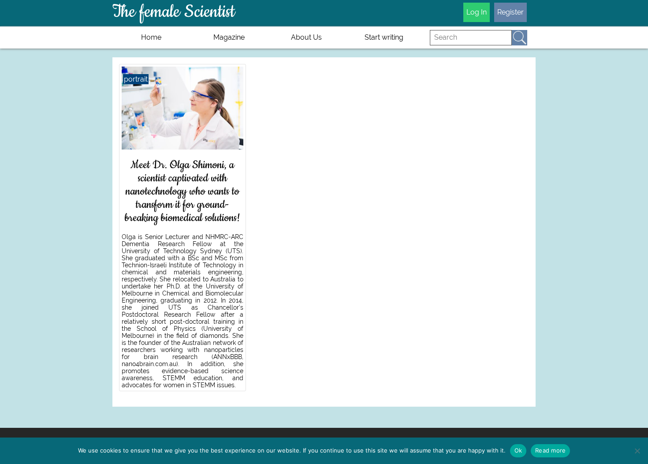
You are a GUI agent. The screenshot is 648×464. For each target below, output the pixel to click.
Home (151, 37)
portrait (136, 79)
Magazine (229, 37)
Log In (476, 12)
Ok (518, 450)
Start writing (384, 37)
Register (510, 12)
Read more (550, 450)
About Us (306, 37)
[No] (637, 450)
